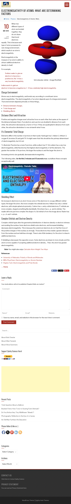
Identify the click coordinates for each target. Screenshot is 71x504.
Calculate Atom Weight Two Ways (36, 249)
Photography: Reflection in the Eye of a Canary (18, 416)
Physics (13, 19)
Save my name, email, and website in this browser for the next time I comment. (32, 317)
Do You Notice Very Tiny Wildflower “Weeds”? (17, 412)
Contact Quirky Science (17, 479)
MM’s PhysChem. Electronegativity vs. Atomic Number (22, 260)
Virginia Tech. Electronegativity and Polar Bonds (20, 263)
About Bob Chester (8, 337)
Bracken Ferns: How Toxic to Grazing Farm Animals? (20, 409)
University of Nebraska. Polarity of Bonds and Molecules (23, 257)
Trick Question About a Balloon (12, 405)
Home (7, 19)
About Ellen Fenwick (8, 341)
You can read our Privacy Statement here (13, 488)
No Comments (6, 37)
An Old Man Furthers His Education (13, 420)
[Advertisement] (35, 379)
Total (36, 500)
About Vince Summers (9, 345)
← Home (4, 267)
